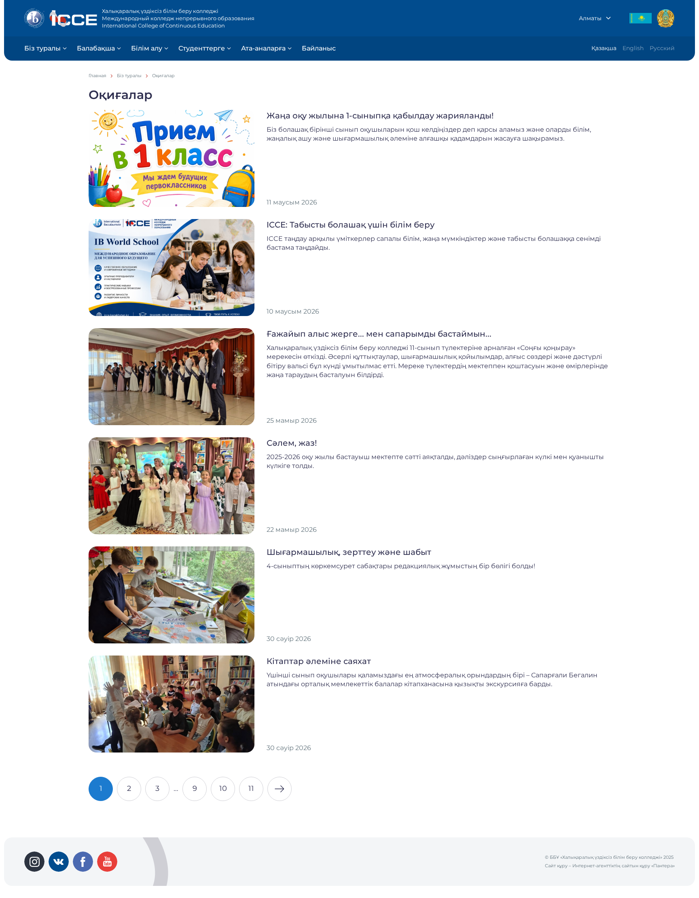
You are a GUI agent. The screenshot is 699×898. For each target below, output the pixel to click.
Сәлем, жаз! (292, 443)
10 (223, 788)
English (633, 48)
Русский (662, 48)
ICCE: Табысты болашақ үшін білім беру (350, 225)
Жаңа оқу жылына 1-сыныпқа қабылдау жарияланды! (380, 115)
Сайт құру (556, 865)
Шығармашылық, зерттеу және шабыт (349, 552)
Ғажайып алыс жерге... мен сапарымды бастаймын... (379, 334)
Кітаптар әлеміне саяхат (319, 661)
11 (251, 788)
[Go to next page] (279, 789)
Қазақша (603, 48)
